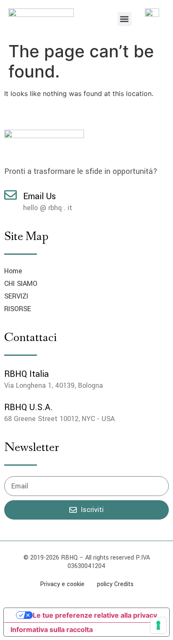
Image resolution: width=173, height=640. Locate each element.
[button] (124, 19)
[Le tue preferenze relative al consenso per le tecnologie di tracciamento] (158, 625)
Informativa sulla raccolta (51, 629)
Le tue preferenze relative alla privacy (95, 615)
